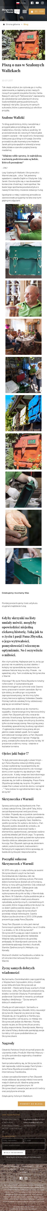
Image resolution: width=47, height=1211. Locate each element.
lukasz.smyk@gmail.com (33, 1122)
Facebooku (28, 955)
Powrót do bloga (31, 1104)
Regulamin (33, 1169)
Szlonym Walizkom (23, 1096)
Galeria (39, 1166)
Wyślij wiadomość (13, 1153)
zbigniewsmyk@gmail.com (34, 1119)
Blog (22, 1169)
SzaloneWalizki (9, 102)
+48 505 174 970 (29, 1126)
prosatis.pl (33, 1209)
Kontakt (23, 1172)
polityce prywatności (28, 1190)
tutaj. (41, 190)
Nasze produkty (11, 1166)
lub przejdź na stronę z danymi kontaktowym (23, 1157)
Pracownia (28, 1166)
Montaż (12, 1169)
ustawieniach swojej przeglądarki (18, 1194)
